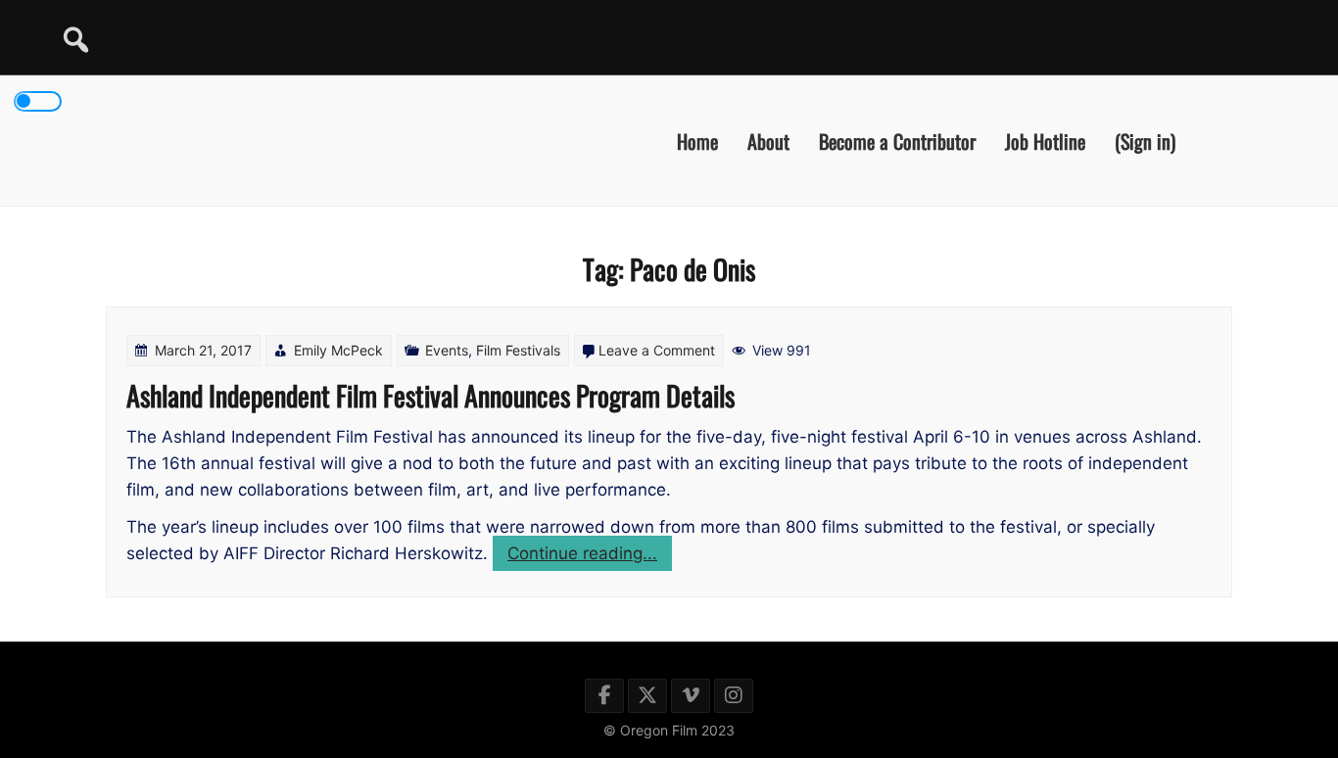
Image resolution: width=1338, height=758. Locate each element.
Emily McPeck (338, 350)
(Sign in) (1145, 140)
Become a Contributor (897, 140)
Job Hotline (1045, 140)
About (768, 140)
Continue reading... (589, 557)
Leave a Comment (656, 350)
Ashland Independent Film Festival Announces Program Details (430, 395)
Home (697, 140)
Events (446, 350)
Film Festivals (518, 350)
